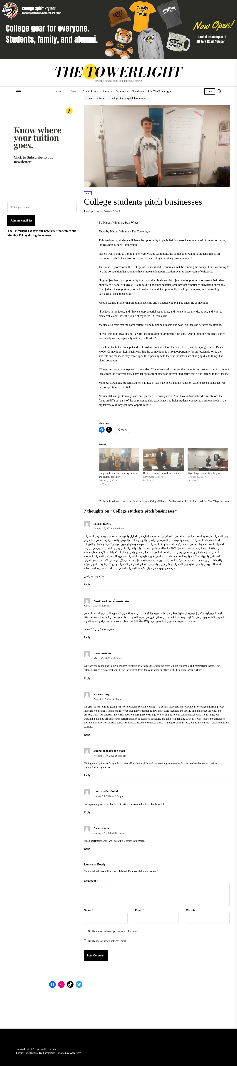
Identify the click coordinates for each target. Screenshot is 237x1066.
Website (190, 910)
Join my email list (21, 220)
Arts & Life (89, 91)
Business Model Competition (118, 501)
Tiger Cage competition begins (204, 473)
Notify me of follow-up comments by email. (113, 931)
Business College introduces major (161, 473)
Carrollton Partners (140, 501)
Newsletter (138, 91)
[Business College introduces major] (163, 459)
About (59, 91)
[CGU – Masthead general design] (118, 2)
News (73, 91)
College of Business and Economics (166, 501)
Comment (91, 880)
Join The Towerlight (159, 91)
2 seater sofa (101, 828)
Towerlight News (91, 211)
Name (88, 910)
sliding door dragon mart (109, 750)
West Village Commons (218, 501)
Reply (87, 584)
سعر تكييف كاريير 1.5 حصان (99, 629)
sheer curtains (102, 653)
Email (139, 910)
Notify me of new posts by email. (107, 940)
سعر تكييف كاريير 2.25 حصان (111, 600)
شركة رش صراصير (94, 576)
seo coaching (101, 694)
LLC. (186, 501)
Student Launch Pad (198, 501)
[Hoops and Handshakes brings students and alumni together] (119, 459)
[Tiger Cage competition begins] (208, 459)
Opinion (120, 91)
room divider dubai (106, 791)
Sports (105, 91)
